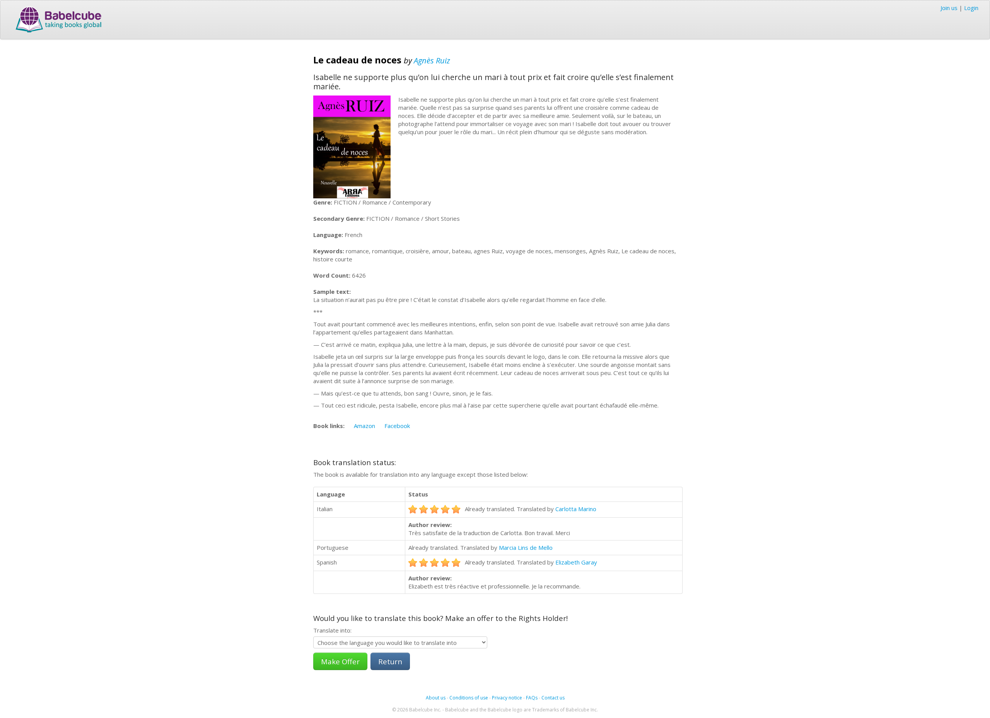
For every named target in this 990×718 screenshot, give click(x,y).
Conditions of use (468, 697)
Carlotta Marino (575, 509)
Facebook (397, 426)
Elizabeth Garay (576, 562)
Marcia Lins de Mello (526, 547)
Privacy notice (507, 697)
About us (436, 697)
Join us (949, 8)
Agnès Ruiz (432, 60)
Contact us (553, 697)
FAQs (532, 697)
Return (390, 661)
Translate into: (332, 630)
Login (971, 8)
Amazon (364, 426)
